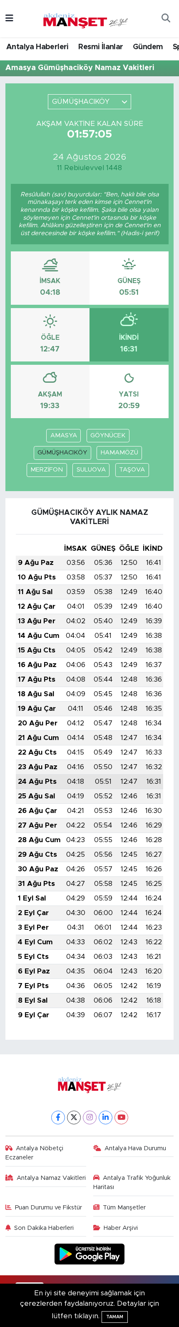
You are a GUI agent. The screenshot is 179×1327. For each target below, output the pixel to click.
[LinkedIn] (105, 1117)
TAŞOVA (132, 470)
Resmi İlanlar (100, 47)
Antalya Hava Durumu (135, 1148)
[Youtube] (121, 1117)
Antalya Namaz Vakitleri (51, 1178)
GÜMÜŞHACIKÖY (62, 452)
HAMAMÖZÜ (119, 452)
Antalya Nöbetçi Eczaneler (34, 1153)
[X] (74, 1117)
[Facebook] (58, 1117)
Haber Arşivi (121, 1228)
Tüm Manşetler (124, 1207)
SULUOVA (91, 470)
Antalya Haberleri (37, 47)
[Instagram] (90, 1117)
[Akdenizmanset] (85, 18)
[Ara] (166, 18)
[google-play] (90, 1255)
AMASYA (63, 435)
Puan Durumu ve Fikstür (48, 1207)
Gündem (148, 47)
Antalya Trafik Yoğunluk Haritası (132, 1182)
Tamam (114, 1316)
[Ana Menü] (9, 18)
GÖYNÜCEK (107, 435)
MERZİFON (46, 470)
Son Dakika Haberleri (44, 1228)
